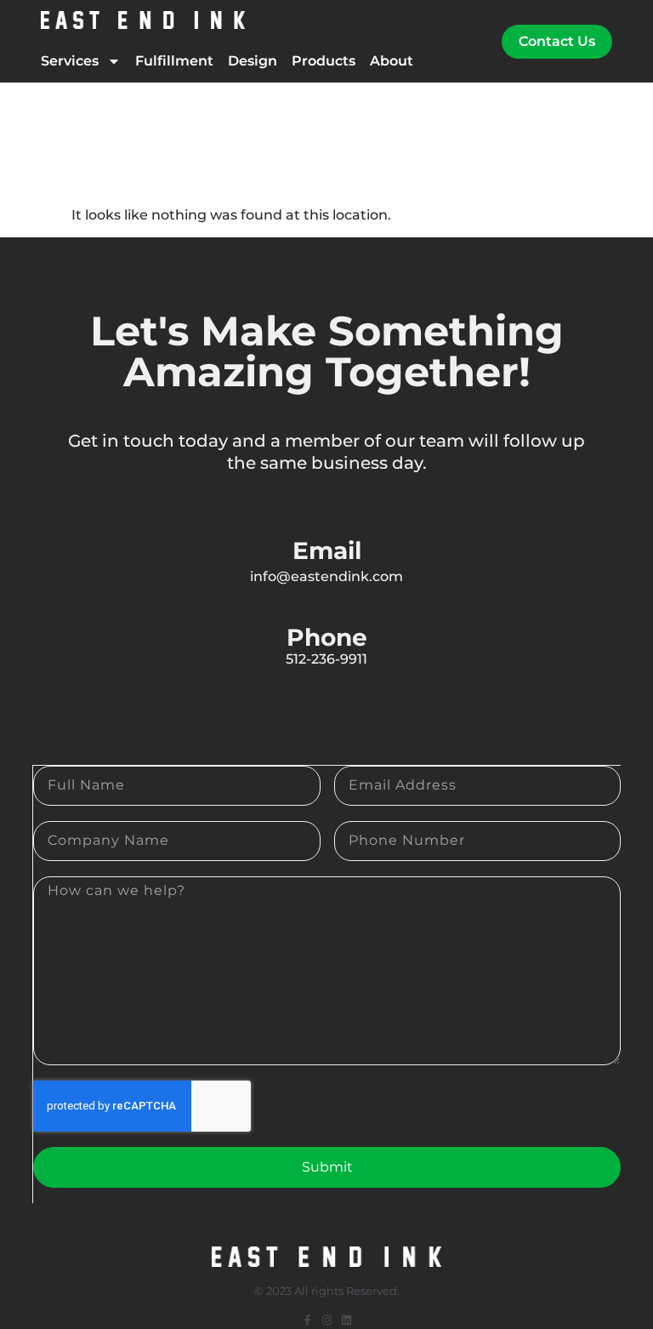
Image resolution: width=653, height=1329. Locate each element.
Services (70, 61)
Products (323, 61)
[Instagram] (326, 1320)
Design (252, 61)
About (391, 61)
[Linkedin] (346, 1320)
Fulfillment (174, 61)
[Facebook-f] (307, 1320)
